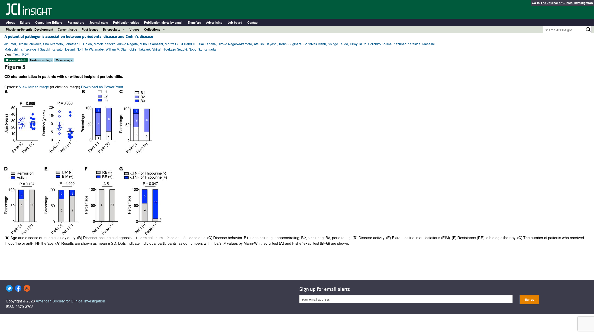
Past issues (90, 29)
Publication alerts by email (163, 22)
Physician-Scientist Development (29, 29)
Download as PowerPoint (102, 87)
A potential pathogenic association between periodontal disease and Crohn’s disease (78, 36)
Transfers (194, 22)
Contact (252, 22)
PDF (25, 54)
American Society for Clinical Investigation (70, 301)
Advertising (214, 22)
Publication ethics (126, 22)
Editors (25, 22)
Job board (235, 22)
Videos (134, 29)
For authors (76, 22)
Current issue (67, 29)
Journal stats (98, 22)
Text (16, 54)
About (10, 22)
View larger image (34, 87)
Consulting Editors (48, 22)
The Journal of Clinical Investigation (567, 3)
